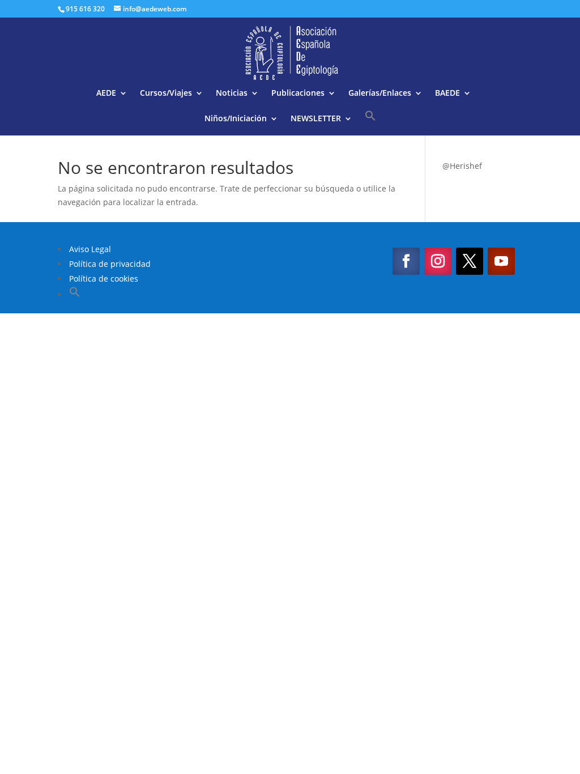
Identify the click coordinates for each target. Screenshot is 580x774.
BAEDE (447, 93)
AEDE (106, 93)
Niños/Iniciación (235, 119)
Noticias (232, 93)
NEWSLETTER (316, 119)
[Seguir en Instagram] (437, 261)
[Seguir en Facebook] (406, 261)
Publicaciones (298, 93)
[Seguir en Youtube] (501, 261)
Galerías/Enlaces (379, 93)
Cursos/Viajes (166, 93)
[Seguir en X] (469, 261)
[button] (370, 122)
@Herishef (462, 165)
